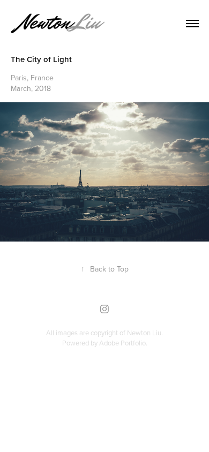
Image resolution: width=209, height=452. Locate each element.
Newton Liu (144, 332)
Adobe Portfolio (122, 343)
